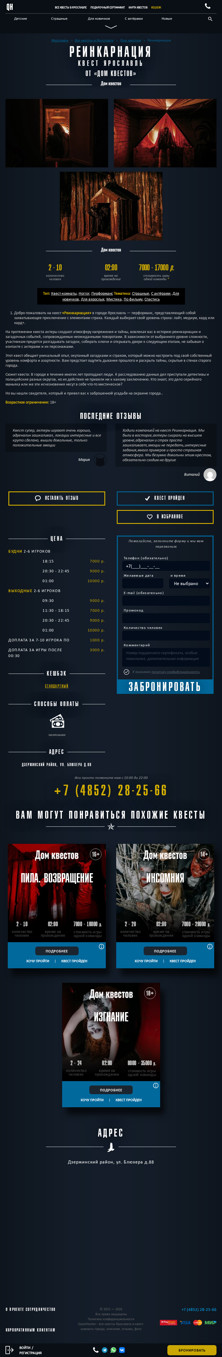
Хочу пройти (37, 960)
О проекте (15, 1309)
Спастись (152, 299)
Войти (24, 1347)
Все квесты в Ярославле (71, 7)
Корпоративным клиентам (31, 1330)
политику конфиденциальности (175, 672)
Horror (84, 293)
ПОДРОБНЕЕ (57, 951)
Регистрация (30, 1352)
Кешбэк (156, 7)
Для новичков (99, 18)
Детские (20, 18)
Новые (167, 18)
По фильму (133, 299)
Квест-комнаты (64, 293)
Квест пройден (74, 960)
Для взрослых (92, 299)
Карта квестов (138, 7)
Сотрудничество (41, 1309)
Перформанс (102, 293)
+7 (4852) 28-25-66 (111, 790)
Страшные (59, 18)
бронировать (192, 1350)
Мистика (114, 299)
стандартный (57, 686)
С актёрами (134, 18)
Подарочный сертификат (107, 7)
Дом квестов (115, 73)
